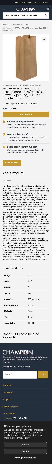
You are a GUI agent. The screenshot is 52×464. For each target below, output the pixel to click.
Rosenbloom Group (19, 25)
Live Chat (30, 3)
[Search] (46, 15)
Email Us (37, 3)
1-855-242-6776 (19, 3)
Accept (25, 444)
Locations (45, 3)
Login (5, 108)
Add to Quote (26, 114)
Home (5, 25)
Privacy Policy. (23, 437)
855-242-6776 (20, 418)
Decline (25, 451)
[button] (3, 9)
